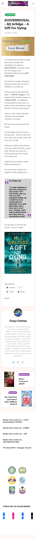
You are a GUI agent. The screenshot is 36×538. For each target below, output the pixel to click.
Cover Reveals (10, 15)
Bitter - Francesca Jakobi (23, 381)
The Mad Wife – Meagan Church (17, 448)
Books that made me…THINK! (16, 428)
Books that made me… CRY (15, 434)
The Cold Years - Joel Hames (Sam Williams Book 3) (10, 400)
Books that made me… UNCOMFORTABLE (13, 440)
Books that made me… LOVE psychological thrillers (15, 421)
